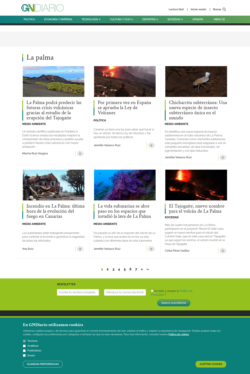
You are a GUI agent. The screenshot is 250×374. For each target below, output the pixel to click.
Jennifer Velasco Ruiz (107, 145)
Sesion (31, 355)
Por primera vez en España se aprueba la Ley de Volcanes (124, 107)
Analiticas (32, 345)
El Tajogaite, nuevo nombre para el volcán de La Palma (196, 209)
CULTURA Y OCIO (120, 19)
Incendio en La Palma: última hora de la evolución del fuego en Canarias (56, 211)
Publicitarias (34, 350)
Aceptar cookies (210, 364)
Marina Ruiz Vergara (35, 153)
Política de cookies (178, 334)
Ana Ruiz (28, 248)
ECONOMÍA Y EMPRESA (58, 19)
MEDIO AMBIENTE (34, 124)
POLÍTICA (29, 19)
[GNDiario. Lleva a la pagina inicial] (42, 8)
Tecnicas (32, 340)
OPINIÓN (197, 19)
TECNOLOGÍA (90, 19)
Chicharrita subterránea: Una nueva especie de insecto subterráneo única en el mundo (198, 110)
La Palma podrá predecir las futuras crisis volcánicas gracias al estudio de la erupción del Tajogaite (54, 110)
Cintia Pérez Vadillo (177, 250)
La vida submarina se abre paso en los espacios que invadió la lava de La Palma (124, 211)
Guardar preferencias (43, 364)
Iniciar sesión (198, 9)
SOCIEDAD (174, 19)
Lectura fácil (176, 9)
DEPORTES (149, 19)
